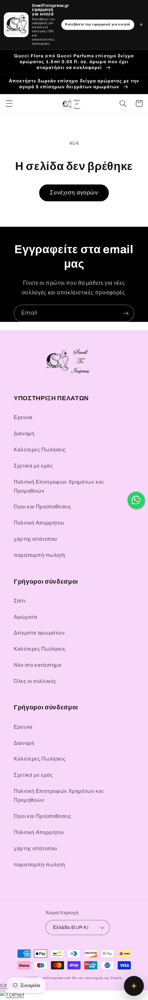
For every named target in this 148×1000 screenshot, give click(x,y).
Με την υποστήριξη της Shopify (97, 978)
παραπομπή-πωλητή (39, 555)
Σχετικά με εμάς (33, 466)
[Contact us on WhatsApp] (136, 500)
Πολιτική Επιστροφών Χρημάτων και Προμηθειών (58, 487)
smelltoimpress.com (55, 978)
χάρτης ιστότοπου (35, 539)
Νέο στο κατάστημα (38, 665)
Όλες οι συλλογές (35, 681)
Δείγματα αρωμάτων (39, 633)
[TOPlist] (12, 995)
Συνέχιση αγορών (74, 192)
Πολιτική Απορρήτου (39, 523)
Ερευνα (23, 417)
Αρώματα (25, 617)
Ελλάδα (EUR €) (70, 927)
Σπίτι (19, 601)
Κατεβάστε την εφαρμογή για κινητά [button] (97, 24)
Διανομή (24, 433)
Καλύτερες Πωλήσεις (39, 449)
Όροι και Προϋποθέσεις (42, 506)
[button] (9, 103)
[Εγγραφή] (126, 313)
